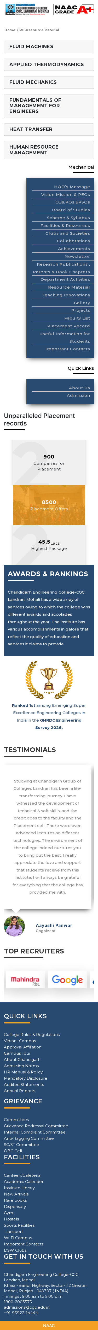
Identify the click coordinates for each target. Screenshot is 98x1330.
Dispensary (15, 1206)
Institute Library (19, 1187)
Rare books (15, 1200)
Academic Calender (23, 1181)
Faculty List (77, 318)
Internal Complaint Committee (35, 1132)
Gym (8, 1212)
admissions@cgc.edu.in (27, 1307)
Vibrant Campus (20, 1040)
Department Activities (65, 279)
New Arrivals (16, 1194)
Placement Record (68, 325)
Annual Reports (19, 1090)
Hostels (11, 1219)
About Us (79, 387)
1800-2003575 (18, 1301)
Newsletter (77, 256)
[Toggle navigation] (88, 8)
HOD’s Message (72, 186)
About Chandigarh (22, 1059)
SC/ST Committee (21, 1144)
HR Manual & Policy (23, 1072)
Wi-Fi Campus (18, 1237)
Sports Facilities (19, 1225)
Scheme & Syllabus (68, 217)
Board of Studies (71, 209)
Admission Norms (21, 1065)
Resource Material (69, 287)
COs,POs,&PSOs (72, 202)
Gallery (82, 302)
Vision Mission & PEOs (65, 194)
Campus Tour (17, 1053)
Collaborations (73, 240)
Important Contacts (67, 348)
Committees (16, 1119)
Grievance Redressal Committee (36, 1125)
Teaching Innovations (66, 294)
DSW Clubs (15, 1250)
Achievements (74, 248)
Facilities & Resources (65, 225)
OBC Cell (13, 1150)
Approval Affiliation (23, 1047)
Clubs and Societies (67, 233)
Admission (78, 395)
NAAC (49, 1325)
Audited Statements (24, 1084)
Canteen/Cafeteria (22, 1175)
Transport (13, 1231)
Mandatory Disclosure (25, 1078)
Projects (80, 310)
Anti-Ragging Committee (29, 1138)
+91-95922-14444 (21, 1312)
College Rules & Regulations (32, 1034)
